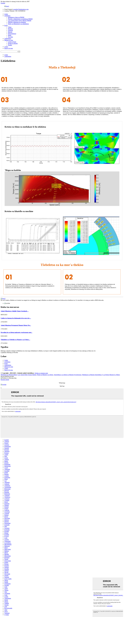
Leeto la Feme (12, 42)
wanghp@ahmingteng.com (21, 9)
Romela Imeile (5, 379)
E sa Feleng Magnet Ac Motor (111, 374)
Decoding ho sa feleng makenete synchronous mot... (16, 332)
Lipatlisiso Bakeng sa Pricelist (9, 352)
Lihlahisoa (7, 15)
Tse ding (10, 37)
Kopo (6, 25)
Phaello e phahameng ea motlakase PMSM (20, 19)
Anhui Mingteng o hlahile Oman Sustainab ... (15, 311)
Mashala (10, 28)
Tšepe (9, 27)
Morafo (10, 32)
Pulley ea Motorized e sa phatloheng (18, 24)
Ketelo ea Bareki (13, 43)
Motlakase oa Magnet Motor (9, 374)
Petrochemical (12, 33)
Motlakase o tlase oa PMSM (16, 17)
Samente (10, 30)
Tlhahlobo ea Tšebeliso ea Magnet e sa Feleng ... (15, 339)
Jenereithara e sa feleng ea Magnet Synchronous (67, 374)
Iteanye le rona (8, 48)
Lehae (6, 14)
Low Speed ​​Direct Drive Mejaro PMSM (19, 20)
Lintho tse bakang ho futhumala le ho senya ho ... (16, 318)
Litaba (6, 46)
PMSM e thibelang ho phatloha (17, 22)
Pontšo (10, 45)
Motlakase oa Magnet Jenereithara (92, 374)
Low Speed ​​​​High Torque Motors (27, 374)
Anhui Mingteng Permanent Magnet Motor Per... (16, 325)
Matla (9, 35)
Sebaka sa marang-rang (41, 373)
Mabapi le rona (8, 40)
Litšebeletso (7, 38)
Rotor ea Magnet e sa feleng (45, 374)
